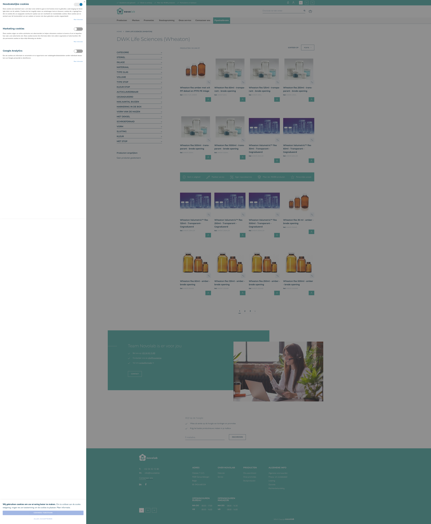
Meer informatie (78, 19)
